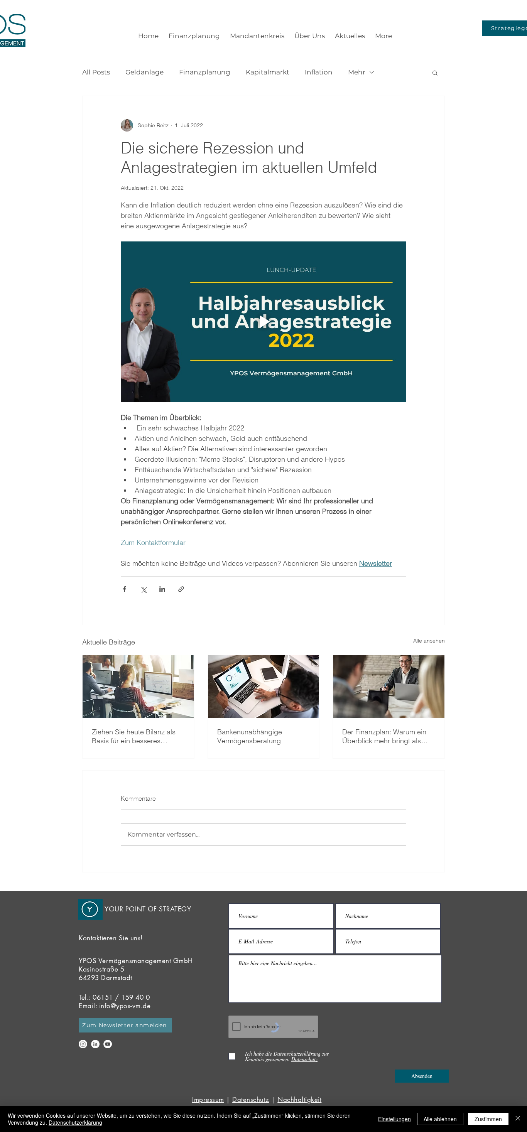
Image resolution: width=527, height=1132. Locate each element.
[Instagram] (83, 1044)
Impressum (208, 1099)
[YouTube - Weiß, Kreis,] (107, 1044)
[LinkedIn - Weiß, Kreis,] (95, 1044)
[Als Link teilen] (181, 589)
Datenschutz (250, 1099)
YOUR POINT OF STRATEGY (148, 909)
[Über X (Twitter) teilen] (143, 589)
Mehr (356, 72)
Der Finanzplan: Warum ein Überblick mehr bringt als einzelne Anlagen (384, 736)
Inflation (319, 72)
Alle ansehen (429, 640)
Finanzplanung (204, 72)
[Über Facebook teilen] (124, 589)
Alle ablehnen (440, 1119)
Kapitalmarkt (267, 72)
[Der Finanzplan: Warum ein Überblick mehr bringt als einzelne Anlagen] (388, 686)
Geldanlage (144, 72)
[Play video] (263, 321)
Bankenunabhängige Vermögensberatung (249, 736)
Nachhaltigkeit (299, 1099)
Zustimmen (488, 1119)
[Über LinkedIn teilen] (162, 589)
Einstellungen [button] (394, 1119)
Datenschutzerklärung (75, 1122)
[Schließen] (517, 1119)
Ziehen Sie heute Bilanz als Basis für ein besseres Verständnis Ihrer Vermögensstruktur (134, 736)
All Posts (96, 72)
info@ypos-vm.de (125, 1006)
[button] (435, 72)
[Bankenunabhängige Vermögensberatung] (263, 686)
